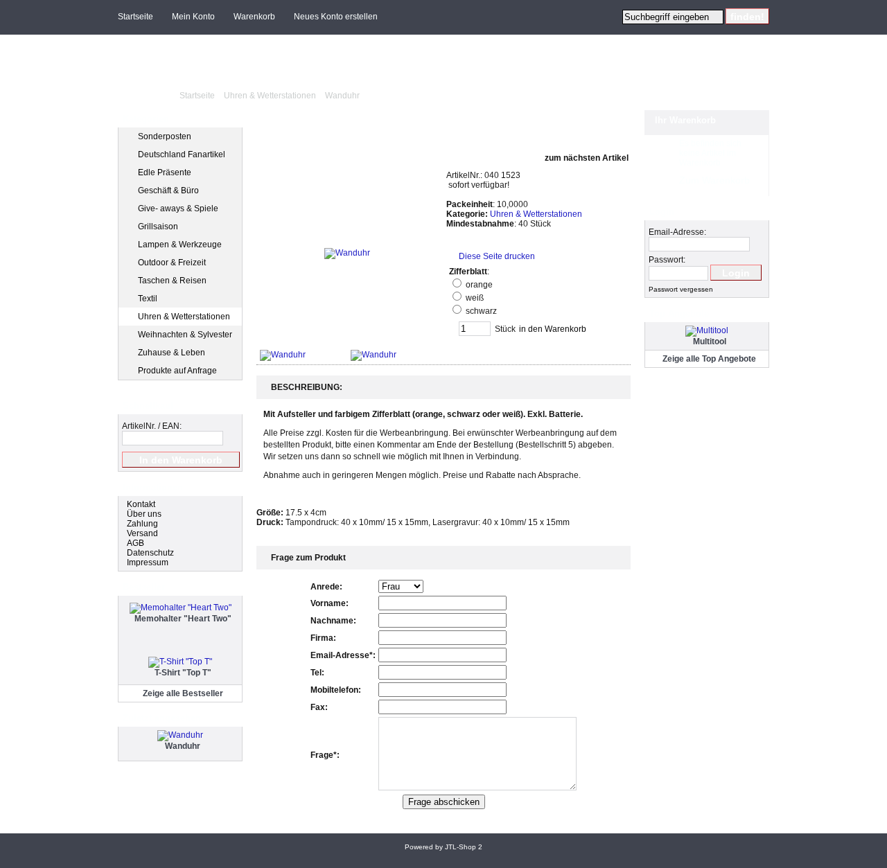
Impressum (147, 562)
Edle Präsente (164, 172)
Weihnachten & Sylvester (185, 334)
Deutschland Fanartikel (181, 154)
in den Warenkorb (552, 329)
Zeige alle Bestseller (183, 693)
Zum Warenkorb (714, 180)
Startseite (135, 16)
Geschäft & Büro (168, 190)
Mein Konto (193, 16)
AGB (135, 543)
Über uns (144, 514)
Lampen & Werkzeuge (180, 244)
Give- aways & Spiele (178, 208)
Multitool (709, 341)
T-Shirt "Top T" (183, 672)
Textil (147, 298)
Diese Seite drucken (497, 256)
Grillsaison (158, 226)
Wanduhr (342, 95)
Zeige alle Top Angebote (709, 359)
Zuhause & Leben (171, 352)
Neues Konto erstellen (336, 16)
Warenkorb (254, 16)
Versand (142, 533)
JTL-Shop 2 (463, 847)
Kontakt (141, 504)
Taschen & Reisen (172, 280)
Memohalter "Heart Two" (182, 618)
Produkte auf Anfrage (177, 370)
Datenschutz (150, 553)
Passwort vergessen (681, 289)
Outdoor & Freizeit (172, 262)
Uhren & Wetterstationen (270, 95)
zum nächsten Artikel (588, 158)
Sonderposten (164, 136)
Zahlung (142, 524)
